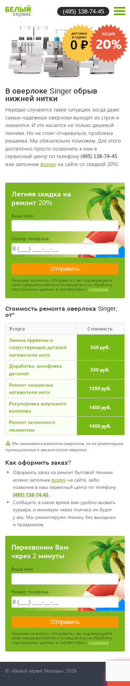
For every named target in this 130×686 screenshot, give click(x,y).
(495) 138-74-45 (83, 11)
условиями (98, 289)
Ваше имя (22, 215)
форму (48, 164)
